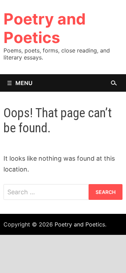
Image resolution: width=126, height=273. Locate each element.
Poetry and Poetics (45, 28)
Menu (24, 82)
